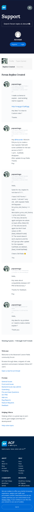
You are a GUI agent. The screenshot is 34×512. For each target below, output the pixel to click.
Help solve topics (8, 425)
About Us (4, 464)
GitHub (4, 485)
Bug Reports (6, 400)
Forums (20, 466)
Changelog (5, 471)
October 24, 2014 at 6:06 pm (20, 272)
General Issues (7, 382)
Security (20, 473)
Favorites (20, 67)
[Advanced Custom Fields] (4, 7)
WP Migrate (22, 483)
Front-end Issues (8, 384)
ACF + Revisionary (24, 270)
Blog (3, 466)
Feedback (5, 405)
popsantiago (16, 84)
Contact (20, 468)
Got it (17, 507)
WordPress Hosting (24, 481)
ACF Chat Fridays (7, 481)
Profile (11, 61)
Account (4, 468)
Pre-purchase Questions (10, 392)
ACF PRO (5, 395)
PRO (3, 461)
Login (22, 44)
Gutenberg (5, 389)
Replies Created (9, 67)
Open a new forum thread (11, 371)
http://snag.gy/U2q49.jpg (20, 106)
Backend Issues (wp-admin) (11, 387)
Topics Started (21, 61)
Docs (20, 461)
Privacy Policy (6, 500)
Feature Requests (8, 403)
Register (14, 44)
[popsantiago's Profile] (4, 61)
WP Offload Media (24, 485)
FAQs (20, 464)
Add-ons (5, 397)
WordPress (5, 483)
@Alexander (19, 140)
